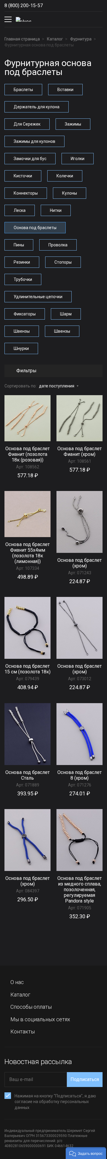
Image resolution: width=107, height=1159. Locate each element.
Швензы (22, 331)
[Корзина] (98, 19)
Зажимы (73, 124)
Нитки (56, 210)
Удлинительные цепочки (38, 296)
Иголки (77, 158)
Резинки (22, 262)
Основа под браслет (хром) (79, 563)
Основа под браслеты (35, 227)
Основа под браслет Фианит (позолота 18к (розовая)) (27, 454)
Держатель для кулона (36, 106)
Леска (20, 210)
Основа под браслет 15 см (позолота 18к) (27, 669)
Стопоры (63, 262)
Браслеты (23, 89)
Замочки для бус (30, 158)
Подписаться (84, 1079)
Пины (19, 245)
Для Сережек (27, 124)
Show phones (49, 5)
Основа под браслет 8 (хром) (79, 775)
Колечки (64, 175)
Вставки (65, 89)
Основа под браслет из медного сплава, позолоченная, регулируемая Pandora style (79, 889)
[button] (86, 1153)
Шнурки (21, 348)
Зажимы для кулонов (34, 141)
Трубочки (23, 279)
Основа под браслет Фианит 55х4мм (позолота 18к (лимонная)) (27, 553)
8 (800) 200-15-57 (23, 5)
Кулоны (69, 193)
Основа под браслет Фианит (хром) (79, 451)
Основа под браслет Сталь (27, 775)
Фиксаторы (25, 314)
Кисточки (23, 175)
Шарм (66, 314)
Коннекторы (26, 193)
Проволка (57, 245)
